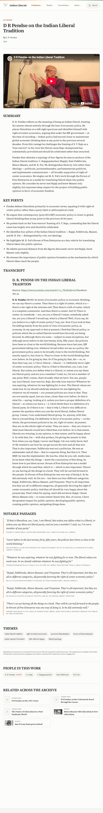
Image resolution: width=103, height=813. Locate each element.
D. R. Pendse (11, 37)
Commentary (63, 5)
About (76, 5)
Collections (36, 5)
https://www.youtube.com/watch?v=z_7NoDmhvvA (48, 290)
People (49, 5)
